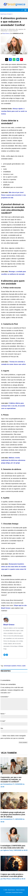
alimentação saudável (10, 665)
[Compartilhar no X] (6, 59)
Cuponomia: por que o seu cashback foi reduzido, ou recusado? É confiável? (11, 779)
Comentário (5, 696)
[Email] (4, 655)
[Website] (7, 655)
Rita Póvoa (7, 879)
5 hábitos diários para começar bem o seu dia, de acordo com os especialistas (13, 405)
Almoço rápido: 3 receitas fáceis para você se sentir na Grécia (14, 111)
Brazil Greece (6, 33)
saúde (23, 665)
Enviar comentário (23, 742)
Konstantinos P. (8, 784)
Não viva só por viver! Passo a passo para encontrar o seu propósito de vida (13, 195)
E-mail (3, 721)
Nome (3, 713)
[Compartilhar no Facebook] (10, 59)
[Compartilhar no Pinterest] (21, 59)
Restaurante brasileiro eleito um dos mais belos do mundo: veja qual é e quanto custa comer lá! (13, 566)
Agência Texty (8, 850)
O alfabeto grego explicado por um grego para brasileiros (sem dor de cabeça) (13, 814)
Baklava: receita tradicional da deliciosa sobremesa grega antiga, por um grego (13, 460)
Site (2, 728)
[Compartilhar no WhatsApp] (14, 59)
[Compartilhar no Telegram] (17, 59)
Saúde (9, 14)
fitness (19, 665)
